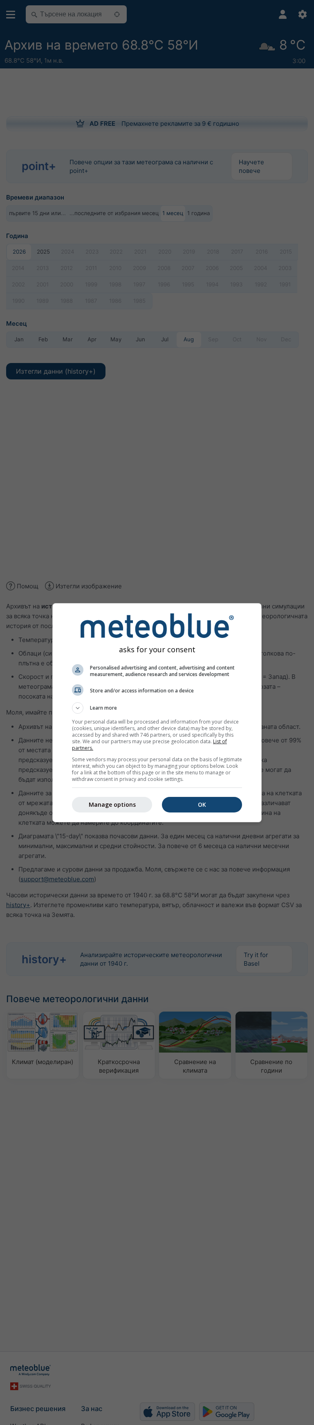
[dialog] (157, 712)
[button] (157, 708)
